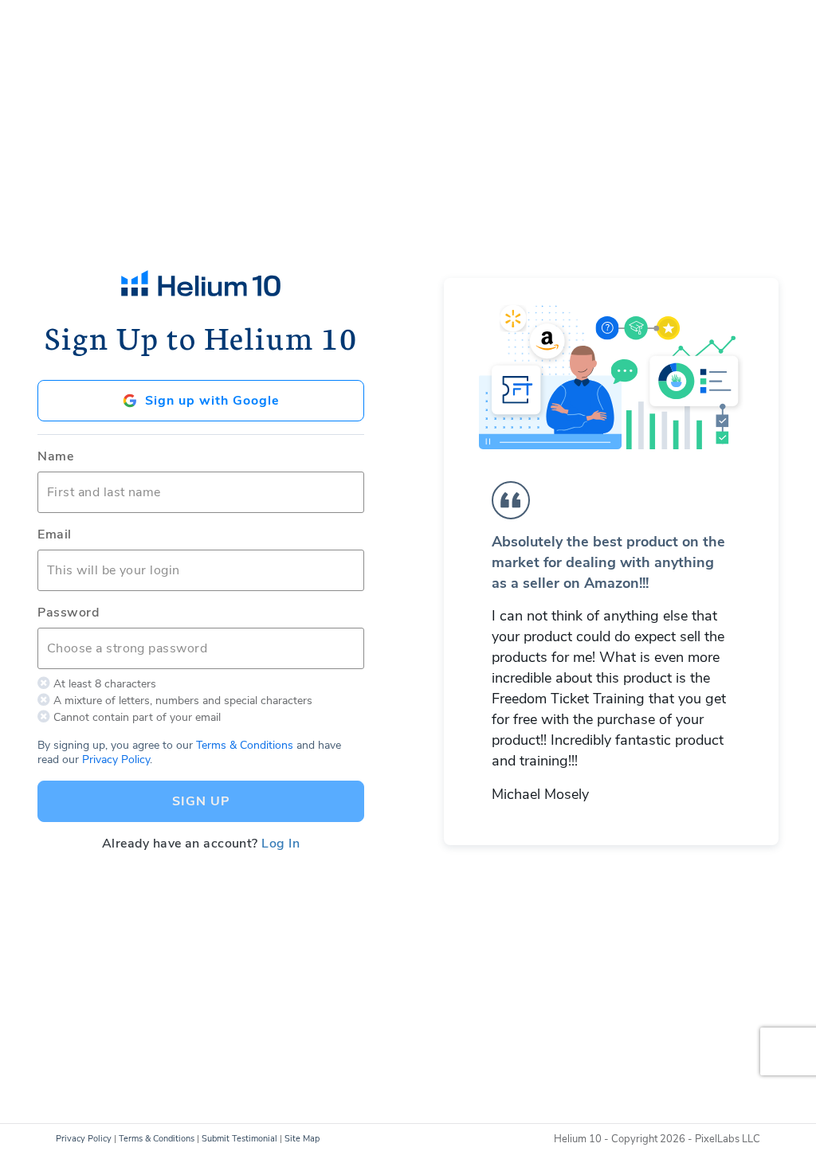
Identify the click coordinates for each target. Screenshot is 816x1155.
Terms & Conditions (244, 745)
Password (68, 612)
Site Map (302, 1139)
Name (55, 456)
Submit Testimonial (239, 1139)
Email (54, 534)
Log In (280, 843)
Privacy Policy (116, 759)
